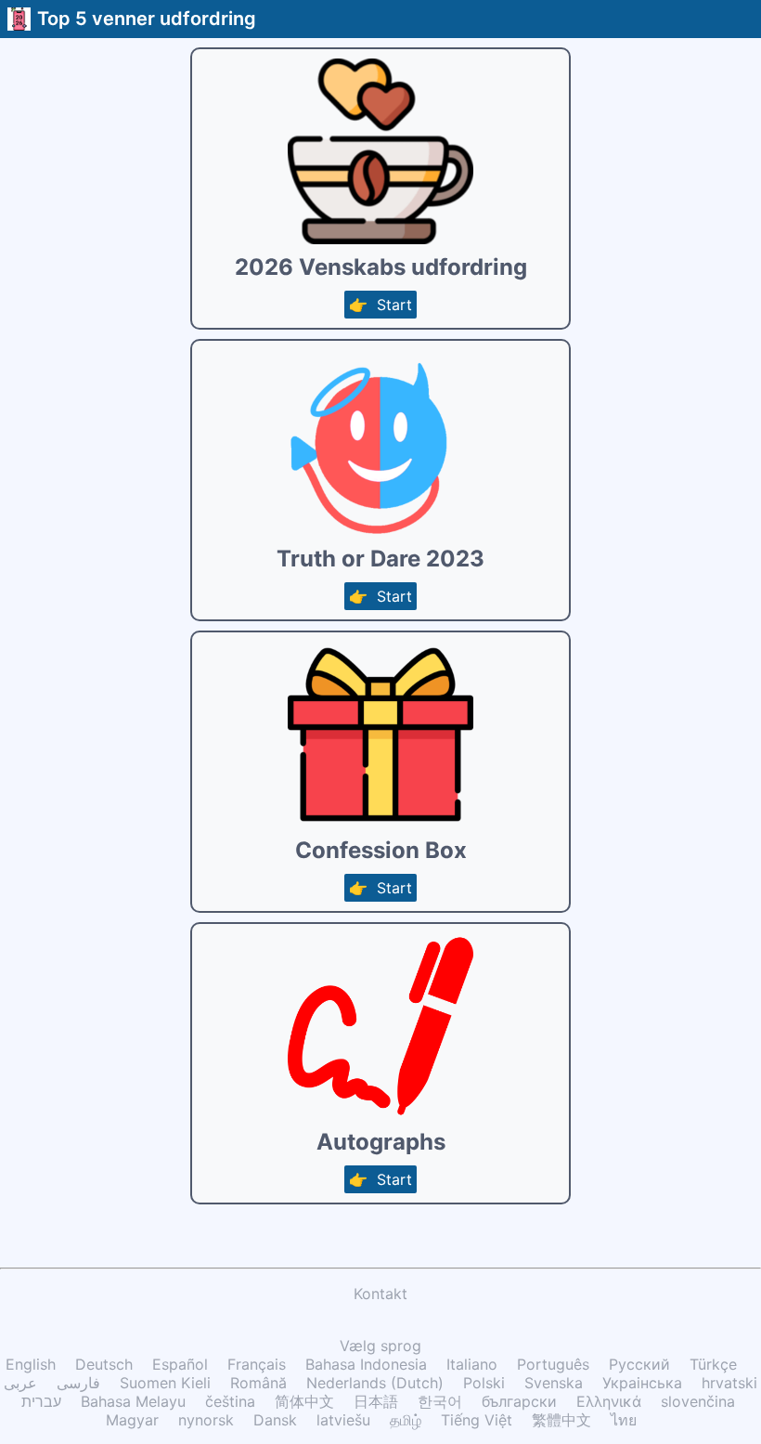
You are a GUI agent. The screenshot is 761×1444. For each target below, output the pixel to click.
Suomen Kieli (165, 1382)
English (31, 1364)
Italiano (471, 1364)
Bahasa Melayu (133, 1401)
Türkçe (713, 1364)
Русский (639, 1364)
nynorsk (206, 1420)
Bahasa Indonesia (366, 1364)
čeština (230, 1401)
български (519, 1401)
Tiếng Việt (476, 1420)
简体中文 (304, 1401)
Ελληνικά (608, 1401)
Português (553, 1364)
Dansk (275, 1420)
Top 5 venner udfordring (146, 18)
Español (180, 1364)
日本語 (376, 1401)
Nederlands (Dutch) (375, 1382)
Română (258, 1382)
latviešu (343, 1420)
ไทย (624, 1420)
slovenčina (698, 1401)
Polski (484, 1382)
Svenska (553, 1382)
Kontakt (380, 1293)
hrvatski (729, 1382)
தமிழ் (405, 1420)
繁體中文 (561, 1420)
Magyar (132, 1420)
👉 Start (380, 304)
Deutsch (104, 1364)
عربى (20, 1382)
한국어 (440, 1401)
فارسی (78, 1382)
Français (256, 1364)
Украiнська (642, 1382)
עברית (41, 1401)
